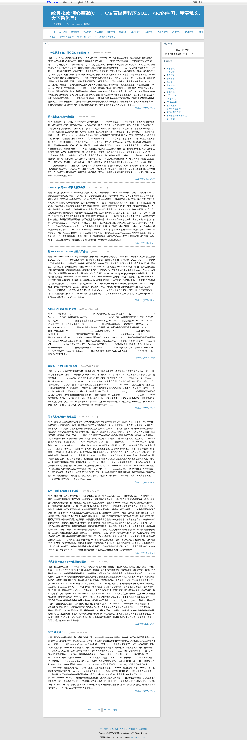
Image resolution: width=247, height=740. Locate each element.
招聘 (81, 2)
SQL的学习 (149, 32)
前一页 (97, 710)
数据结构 (123, 32)
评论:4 (152, 624)
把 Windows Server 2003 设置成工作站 (68, 251)
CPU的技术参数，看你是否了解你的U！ (69, 52)
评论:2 (152, 482)
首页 (65, 2)
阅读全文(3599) (142, 408)
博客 (70, 2)
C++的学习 (176, 32)
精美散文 (75, 32)
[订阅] (87, 24)
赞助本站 (133, 729)
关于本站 (104, 729)
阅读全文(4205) (142, 691)
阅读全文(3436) (142, 357)
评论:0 (152, 108)
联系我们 (114, 729)
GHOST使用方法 (57, 632)
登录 (195, 2)
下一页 (107, 710)
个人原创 (87, 32)
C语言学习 (163, 32)
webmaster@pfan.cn (139, 737)
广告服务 (123, 729)
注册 (200, 2)
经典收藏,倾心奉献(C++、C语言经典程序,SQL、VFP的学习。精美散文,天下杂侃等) (125, 15)
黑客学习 (111, 32)
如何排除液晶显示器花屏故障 (63, 491)
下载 (92, 2)
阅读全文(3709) (142, 108)
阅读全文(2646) (142, 553)
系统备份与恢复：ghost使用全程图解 (67, 561)
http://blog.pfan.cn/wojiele (73, 24)
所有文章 (171, 119)
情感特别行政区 (84, 37)
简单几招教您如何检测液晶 (62, 416)
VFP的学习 (136, 32)
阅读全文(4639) (142, 300)
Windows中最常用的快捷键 (62, 309)
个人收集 (99, 32)
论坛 (76, 2)
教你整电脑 (172, 105)
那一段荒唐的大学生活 (105, 37)
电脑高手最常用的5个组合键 (62, 366)
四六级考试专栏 (66, 37)
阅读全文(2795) (142, 482)
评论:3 (152, 408)
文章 (87, 2)
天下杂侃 (63, 32)
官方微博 (143, 729)
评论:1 (152, 243)
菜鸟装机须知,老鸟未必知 (61, 116)
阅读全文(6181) (142, 624)
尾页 (115, 710)
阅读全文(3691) (142, 243)
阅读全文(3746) (142, 179)
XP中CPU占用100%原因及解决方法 (67, 187)
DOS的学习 (190, 32)
